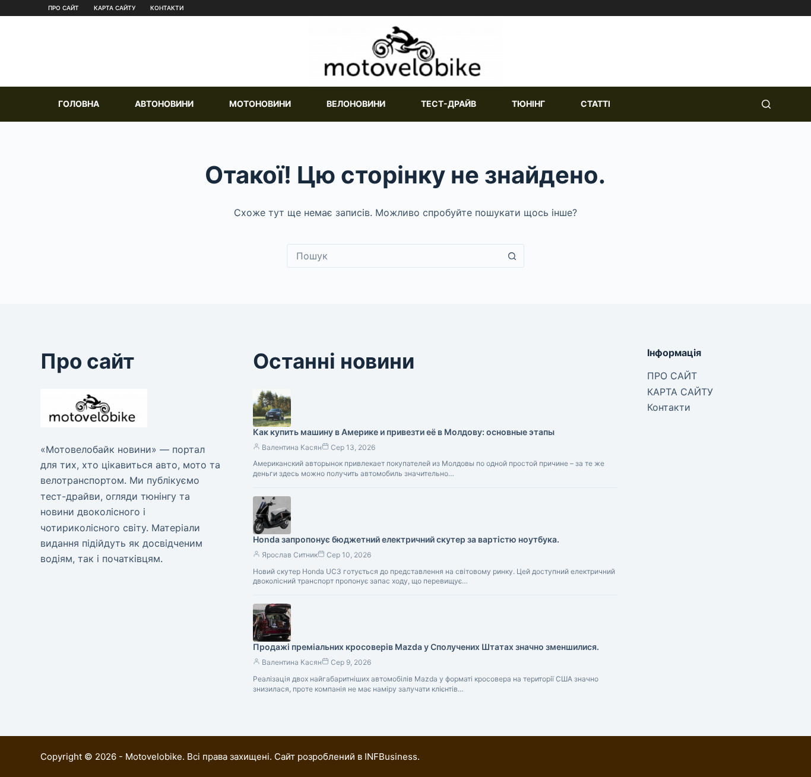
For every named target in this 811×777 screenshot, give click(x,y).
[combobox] (394, 256)
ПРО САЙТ (63, 7)
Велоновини (356, 104)
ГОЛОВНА (78, 104)
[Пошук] (766, 104)
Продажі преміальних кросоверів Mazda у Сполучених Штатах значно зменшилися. (426, 647)
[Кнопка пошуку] (512, 256)
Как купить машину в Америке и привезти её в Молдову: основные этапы (404, 432)
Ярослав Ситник (290, 554)
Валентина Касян (292, 447)
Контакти (166, 7)
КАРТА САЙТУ (114, 7)
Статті (595, 104)
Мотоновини (260, 104)
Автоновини (164, 104)
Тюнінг (528, 104)
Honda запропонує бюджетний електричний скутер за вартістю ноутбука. (406, 539)
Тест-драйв (448, 104)
